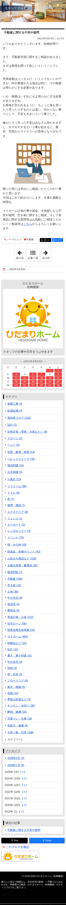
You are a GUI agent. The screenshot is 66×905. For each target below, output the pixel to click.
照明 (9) (12, 668)
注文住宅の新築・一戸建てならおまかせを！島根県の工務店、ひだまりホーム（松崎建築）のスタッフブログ (33, 11)
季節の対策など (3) (19, 699)
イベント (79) (15, 537)
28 (41, 385)
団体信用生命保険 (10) (21, 629)
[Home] (4, 269)
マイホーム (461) (17, 636)
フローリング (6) (17, 680)
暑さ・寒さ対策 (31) (19, 655)
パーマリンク (14, 239)
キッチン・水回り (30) (21, 705)
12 (24, 377)
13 (33, 377)
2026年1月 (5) (15, 765)
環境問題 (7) (14, 572)
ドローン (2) (14, 438)
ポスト (47, 240)
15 (50, 377)
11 (16, 377)
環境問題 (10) (15, 465)
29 (50, 385)
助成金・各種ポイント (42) (23, 551)
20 (33, 381)
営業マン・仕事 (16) (19, 718)
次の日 (46, 254)
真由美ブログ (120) (19, 417)
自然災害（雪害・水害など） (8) (27, 431)
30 (58, 385)
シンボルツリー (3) (19, 530)
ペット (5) (13, 444)
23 (58, 381)
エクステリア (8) (17, 511)
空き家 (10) (14, 585)
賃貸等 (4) (13, 604)
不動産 (30, 239)
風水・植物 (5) (16, 686)
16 (58, 377)
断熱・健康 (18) (17, 711)
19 (24, 381)
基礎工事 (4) (14, 403)
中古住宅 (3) (14, 661)
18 (16, 381)
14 (41, 377)
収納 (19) (12, 693)
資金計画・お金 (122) (20, 616)
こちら (27, 223)
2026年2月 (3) (15, 758)
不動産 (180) (15, 578)
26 (24, 385)
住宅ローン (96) (17, 623)
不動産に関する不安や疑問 (21, 32)
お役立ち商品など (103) (21, 558)
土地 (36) (12, 591)
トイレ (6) (13, 492)
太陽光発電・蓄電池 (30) (22, 565)
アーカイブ (13, 750)
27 (33, 385)
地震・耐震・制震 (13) (21, 452)
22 (50, 381)
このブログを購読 (17, 847)
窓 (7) (10, 498)
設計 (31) (12, 649)
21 (41, 381)
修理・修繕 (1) (16, 505)
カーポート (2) (16, 524)
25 (16, 385)
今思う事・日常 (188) (20, 732)
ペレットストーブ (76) (21, 458)
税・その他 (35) (17, 544)
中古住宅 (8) (14, 597)
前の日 (20, 254)
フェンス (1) (14, 518)
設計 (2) (12, 424)
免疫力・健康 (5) (17, 725)
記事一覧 (33, 258)
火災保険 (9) (14, 472)
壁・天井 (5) (14, 674)
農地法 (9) (13, 610)
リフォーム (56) (17, 486)
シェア (59, 240)
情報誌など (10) (17, 643)
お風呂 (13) (14, 479)
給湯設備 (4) (14, 410)
